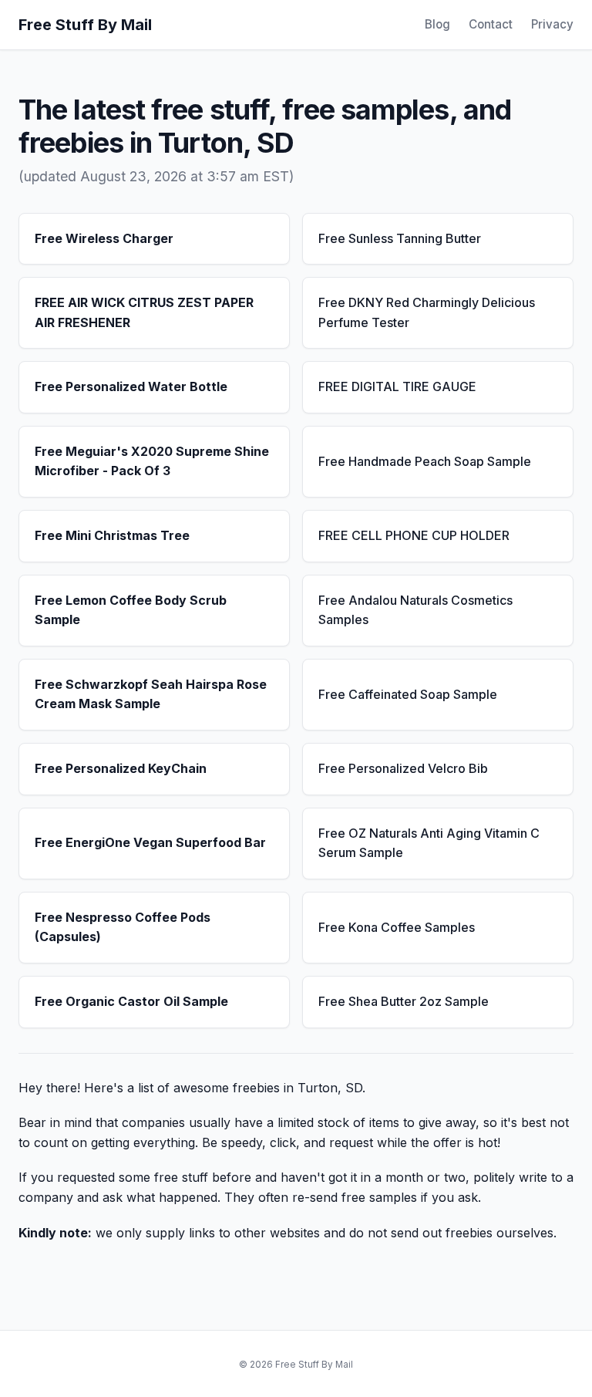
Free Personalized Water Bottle (131, 386)
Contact (491, 24)
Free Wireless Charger (104, 238)
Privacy (552, 24)
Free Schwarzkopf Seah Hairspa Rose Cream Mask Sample (151, 694)
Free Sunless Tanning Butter (399, 238)
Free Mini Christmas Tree (112, 535)
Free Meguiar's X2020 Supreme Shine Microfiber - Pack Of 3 (152, 461)
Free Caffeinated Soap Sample (407, 694)
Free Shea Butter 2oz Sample (403, 1001)
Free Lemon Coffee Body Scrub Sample (131, 610)
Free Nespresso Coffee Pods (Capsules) (122, 927)
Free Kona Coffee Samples (396, 927)
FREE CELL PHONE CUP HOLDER (414, 535)
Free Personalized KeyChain (121, 768)
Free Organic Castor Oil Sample (131, 1001)
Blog (437, 24)
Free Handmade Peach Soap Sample (424, 461)
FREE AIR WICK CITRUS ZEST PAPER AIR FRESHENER (144, 312)
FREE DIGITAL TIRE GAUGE (397, 386)
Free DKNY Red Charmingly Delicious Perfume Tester (426, 312)
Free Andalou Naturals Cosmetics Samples (415, 610)
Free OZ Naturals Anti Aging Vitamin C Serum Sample (429, 843)
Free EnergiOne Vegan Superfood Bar (150, 842)
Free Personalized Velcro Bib (403, 768)
